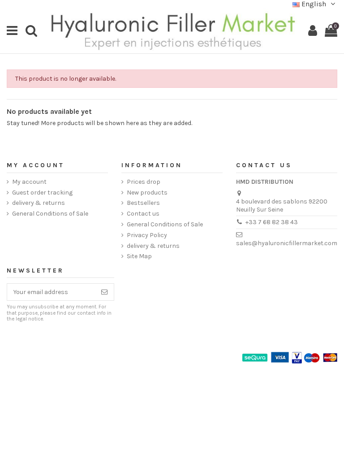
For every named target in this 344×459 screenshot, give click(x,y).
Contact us (143, 213)
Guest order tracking (42, 192)
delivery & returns (38, 203)
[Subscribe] (104, 292)
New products (147, 192)
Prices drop (143, 182)
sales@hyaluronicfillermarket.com (286, 243)
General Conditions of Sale (50, 213)
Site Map (139, 256)
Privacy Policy (147, 235)
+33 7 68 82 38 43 (271, 222)
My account (29, 182)
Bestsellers (143, 203)
